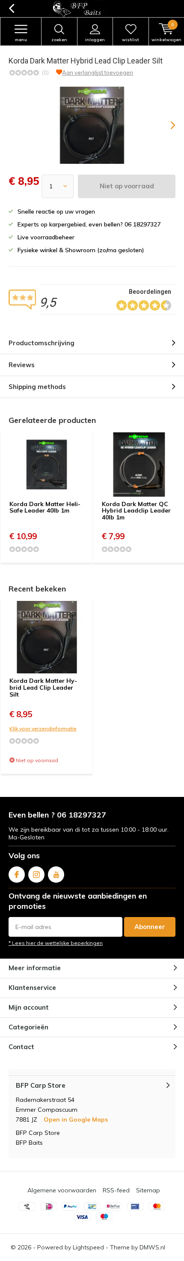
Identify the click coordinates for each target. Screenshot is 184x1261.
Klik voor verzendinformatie (43, 728)
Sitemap (148, 1190)
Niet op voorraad (127, 186)
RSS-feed (116, 1190)
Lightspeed (88, 1247)
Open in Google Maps (76, 1119)
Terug (11, 8)
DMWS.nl (152, 1247)
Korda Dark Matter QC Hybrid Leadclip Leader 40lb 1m (136, 510)
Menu (21, 39)
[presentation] (166, 125)
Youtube (56, 874)
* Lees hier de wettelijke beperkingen (56, 943)
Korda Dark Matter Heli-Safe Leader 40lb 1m (44, 507)
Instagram (36, 874)
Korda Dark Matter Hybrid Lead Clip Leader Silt (43, 687)
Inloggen (95, 39)
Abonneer (149, 927)
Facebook (17, 874)
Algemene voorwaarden (61, 1190)
